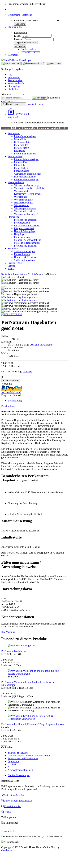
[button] (20, 14)
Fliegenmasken (21, 170)
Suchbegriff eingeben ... (14, 104)
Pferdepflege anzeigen (25, 219)
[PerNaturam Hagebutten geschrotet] (20, 297)
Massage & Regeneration (27, 242)
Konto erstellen (28, 49)
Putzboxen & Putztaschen (27, 225)
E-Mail (17, 35)
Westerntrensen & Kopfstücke (29, 188)
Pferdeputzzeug (22, 222)
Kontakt (12, 764)
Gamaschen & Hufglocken (27, 173)
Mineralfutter (20, 139)
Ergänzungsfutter (22, 142)
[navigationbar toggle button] (11, 63)
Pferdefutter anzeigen (25, 136)
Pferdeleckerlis (21, 147)
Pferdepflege (14, 86)
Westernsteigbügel (23, 202)
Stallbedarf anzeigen (24, 251)
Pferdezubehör (15, 80)
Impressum (13, 761)
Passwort (18, 39)
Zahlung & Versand (18, 752)
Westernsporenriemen (25, 208)
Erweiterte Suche (35, 104)
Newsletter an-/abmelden (20, 770)
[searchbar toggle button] (54, 63)
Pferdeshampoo (22, 237)
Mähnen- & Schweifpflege (27, 240)
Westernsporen (21, 205)
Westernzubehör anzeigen (27, 185)
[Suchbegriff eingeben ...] (39, 98)
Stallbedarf (13, 89)
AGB (10, 767)
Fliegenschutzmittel (24, 228)
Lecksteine (19, 150)
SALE (19, 263)
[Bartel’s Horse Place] (16, 60)
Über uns (6, 811)
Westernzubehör (16, 83)
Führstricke (20, 165)
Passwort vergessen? (31, 52)
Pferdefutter (14, 77)
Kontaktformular (12, 806)
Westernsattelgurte (23, 199)
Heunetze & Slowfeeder (26, 257)
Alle (10, 74)
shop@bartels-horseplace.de (18, 800)
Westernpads (20, 196)
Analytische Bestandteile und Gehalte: (20, 547)
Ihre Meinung (8, 632)
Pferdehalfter (20, 162)
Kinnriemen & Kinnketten (27, 194)
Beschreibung (15, 400)
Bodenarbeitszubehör (25, 176)
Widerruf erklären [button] (10, 828)
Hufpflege (19, 234)
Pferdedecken (21, 168)
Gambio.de (7, 850)
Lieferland (19, 20)
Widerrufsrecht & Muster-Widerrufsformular (30, 755)
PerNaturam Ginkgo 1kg (13, 651)
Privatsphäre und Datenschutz (23, 758)
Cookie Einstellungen (19, 775)
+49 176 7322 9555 (14, 795)
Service (12, 263)
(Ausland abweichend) (41, 344)
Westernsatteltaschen (24, 211)
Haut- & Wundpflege (24, 231)
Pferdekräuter (21, 145)
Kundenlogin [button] (15, 27)
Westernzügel (21, 191)
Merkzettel (13, 54)
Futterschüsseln (22, 254)
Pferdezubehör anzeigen (26, 159)
